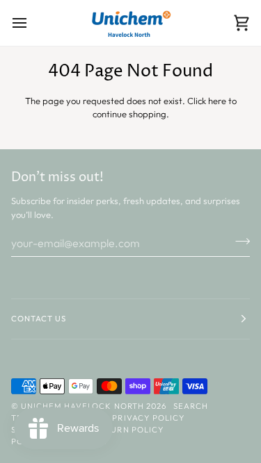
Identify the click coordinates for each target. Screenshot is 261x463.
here (217, 100)
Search (190, 406)
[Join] (238, 241)
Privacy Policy (148, 418)
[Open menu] (32, 23)
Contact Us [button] (38, 318)
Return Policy (129, 430)
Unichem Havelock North (82, 406)
